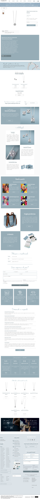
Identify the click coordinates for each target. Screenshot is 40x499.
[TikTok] (34, 440)
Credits (32, 487)
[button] (17, 1)
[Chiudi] (39, 497)
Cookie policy (33, 478)
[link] (38, 1)
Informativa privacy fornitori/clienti (34, 480)
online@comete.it (32, 475)
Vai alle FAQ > (16, 451)
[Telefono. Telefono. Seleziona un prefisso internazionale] (4, 274)
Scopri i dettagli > (16, 448)
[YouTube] (32, 440)
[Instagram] (30, 440)
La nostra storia (2, 439)
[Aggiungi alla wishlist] (37, 25)
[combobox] (32, 22)
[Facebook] (28, 440)
